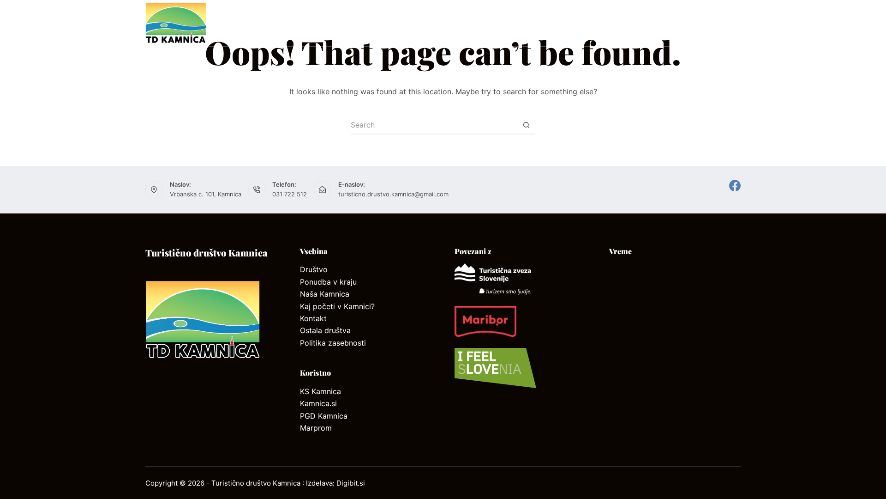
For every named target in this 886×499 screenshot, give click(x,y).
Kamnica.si (318, 403)
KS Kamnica (320, 391)
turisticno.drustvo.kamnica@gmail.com (393, 194)
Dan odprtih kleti (593, 23)
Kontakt (455, 23)
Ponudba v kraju (328, 281)
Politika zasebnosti (333, 342)
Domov (273, 23)
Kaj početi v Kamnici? (337, 306)
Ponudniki (512, 23)
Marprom (316, 427)
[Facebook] (735, 185)
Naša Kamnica (324, 293)
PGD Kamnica (323, 415)
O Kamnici (390, 23)
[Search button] (526, 125)
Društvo (325, 23)
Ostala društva (325, 330)
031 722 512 (289, 194)
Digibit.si (350, 483)
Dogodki (721, 23)
